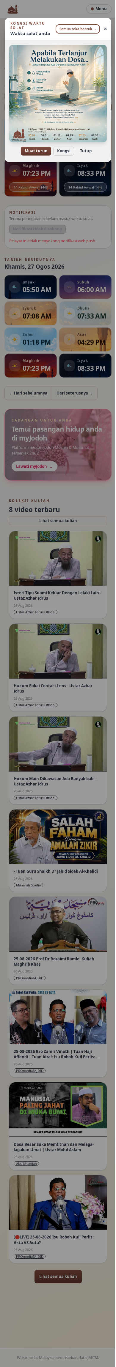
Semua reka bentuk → (75, 29)
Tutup (83, 146)
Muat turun (33, 146)
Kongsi (61, 146)
